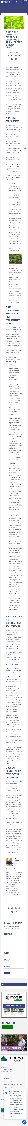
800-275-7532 (8, 1071)
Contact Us (3, 1073)
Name (7, 953)
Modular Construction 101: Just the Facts (12, 1084)
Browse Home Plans (8, 1081)
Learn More (4, 1029)
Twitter (14, 865)
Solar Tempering (13, 575)
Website (7, 967)
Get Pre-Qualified (7, 1027)
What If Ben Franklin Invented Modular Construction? (13, 670)
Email (7, 960)
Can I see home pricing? (8, 1087)
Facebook (15, 863)
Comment (8, 934)
